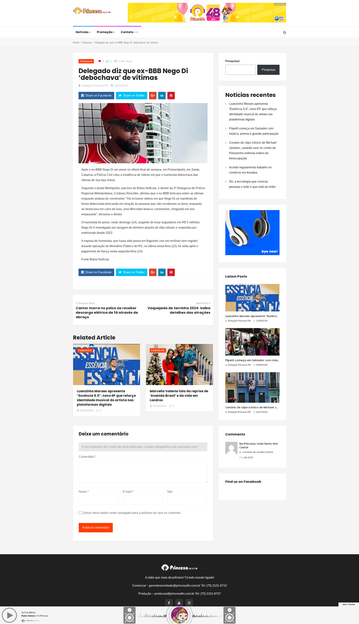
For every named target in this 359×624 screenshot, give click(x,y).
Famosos (87, 42)
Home (76, 42)
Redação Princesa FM (95, 85)
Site (169, 491)
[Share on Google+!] (153, 95)
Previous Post (86, 303)
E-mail (128, 491)
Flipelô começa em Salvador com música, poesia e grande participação (275, 360)
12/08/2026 (86, 410)
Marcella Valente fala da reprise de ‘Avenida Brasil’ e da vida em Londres (179, 395)
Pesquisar (232, 61)
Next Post (202, 303)
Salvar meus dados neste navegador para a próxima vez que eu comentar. (132, 512)
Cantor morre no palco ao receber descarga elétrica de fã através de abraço (107, 312)
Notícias (82, 32)
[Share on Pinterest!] (171, 95)
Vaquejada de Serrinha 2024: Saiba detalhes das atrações (179, 310)
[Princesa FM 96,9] (92, 11)
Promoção (105, 32)
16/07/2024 (121, 85)
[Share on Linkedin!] (162, 95)
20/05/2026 (159, 405)
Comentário (87, 456)
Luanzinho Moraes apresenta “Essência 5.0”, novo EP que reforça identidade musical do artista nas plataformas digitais (106, 398)
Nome (84, 491)
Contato (127, 32)
